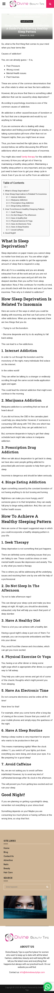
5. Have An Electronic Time (20, 224)
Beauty (7, 868)
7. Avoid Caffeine (16, 230)
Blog (6, 852)
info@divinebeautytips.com (32, 972)
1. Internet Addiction (17, 197)
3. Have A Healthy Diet (18, 218)
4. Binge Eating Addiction (19, 206)
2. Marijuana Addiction (18, 200)
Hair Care (8, 872)
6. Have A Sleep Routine (19, 227)
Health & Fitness (26, 21)
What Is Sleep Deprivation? (17, 191)
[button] (47, 986)
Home (6, 848)
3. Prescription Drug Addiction (21, 203)
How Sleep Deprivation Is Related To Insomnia (26, 194)
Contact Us (9, 856)
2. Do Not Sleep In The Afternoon (22, 215)
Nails (6, 864)
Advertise (8, 860)
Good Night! (10, 233)
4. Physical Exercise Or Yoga (20, 221)
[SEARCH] (47, 887)
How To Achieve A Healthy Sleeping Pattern (24, 209)
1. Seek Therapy (15, 212)
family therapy (28, 156)
